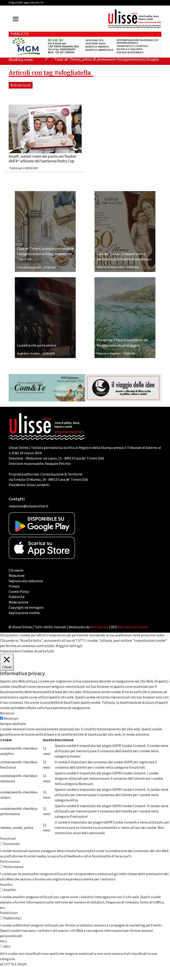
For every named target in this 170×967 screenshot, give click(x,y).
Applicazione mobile (24, 612)
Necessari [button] (7, 713)
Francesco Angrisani (29, 267)
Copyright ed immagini (26, 607)
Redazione (17, 575)
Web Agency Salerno (133, 627)
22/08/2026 (132, 267)
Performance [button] (10, 861)
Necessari (11, 718)
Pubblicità (16, 597)
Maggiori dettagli (69, 645)
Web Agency (99, 627)
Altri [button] (3, 941)
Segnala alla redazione (26, 581)
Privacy (14, 586)
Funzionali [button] (8, 838)
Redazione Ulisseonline (110, 267)
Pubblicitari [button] (9, 913)
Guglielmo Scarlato (28, 354)
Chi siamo (16, 570)
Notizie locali (20, 85)
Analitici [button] (6, 884)
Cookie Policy (19, 591)
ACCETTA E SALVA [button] (13, 964)
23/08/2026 (49, 267)
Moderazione (18, 602)
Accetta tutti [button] (44, 651)
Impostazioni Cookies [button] (16, 651)
